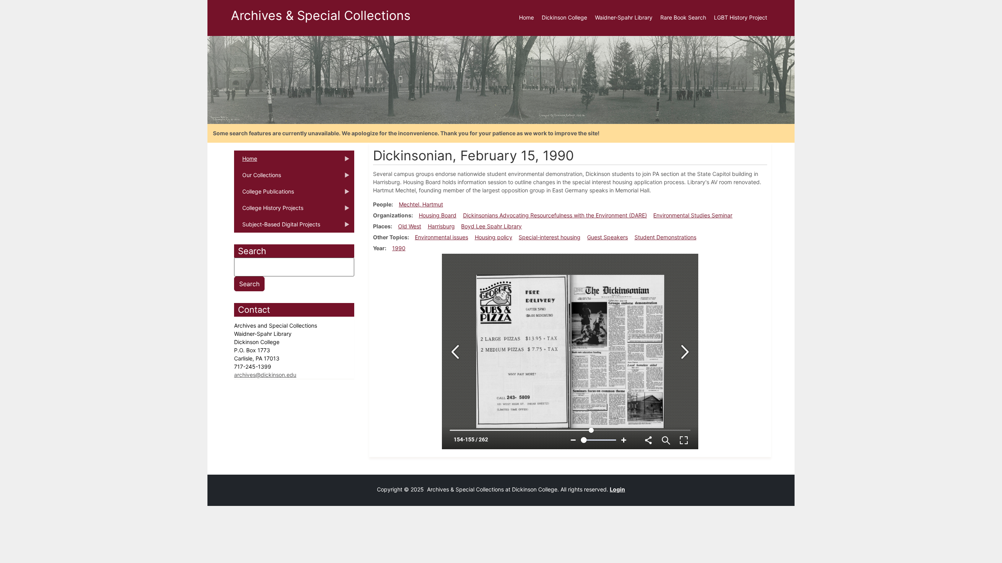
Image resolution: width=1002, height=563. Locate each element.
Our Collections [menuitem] (257, 177)
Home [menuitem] (526, 17)
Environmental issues (441, 237)
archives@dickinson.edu (265, 374)
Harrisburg (441, 226)
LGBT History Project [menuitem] (740, 17)
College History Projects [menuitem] (268, 210)
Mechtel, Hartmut (421, 204)
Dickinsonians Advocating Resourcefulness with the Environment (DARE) (555, 215)
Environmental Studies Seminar (692, 215)
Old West (409, 226)
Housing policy (493, 237)
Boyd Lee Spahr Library (491, 226)
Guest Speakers (607, 237)
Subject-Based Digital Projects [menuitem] (277, 227)
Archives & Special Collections (321, 15)
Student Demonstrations (665, 237)
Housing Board (437, 215)
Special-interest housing (549, 237)
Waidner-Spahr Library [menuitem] (623, 17)
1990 (398, 248)
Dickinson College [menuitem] (564, 17)
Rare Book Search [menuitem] (683, 17)
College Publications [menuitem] (264, 194)
